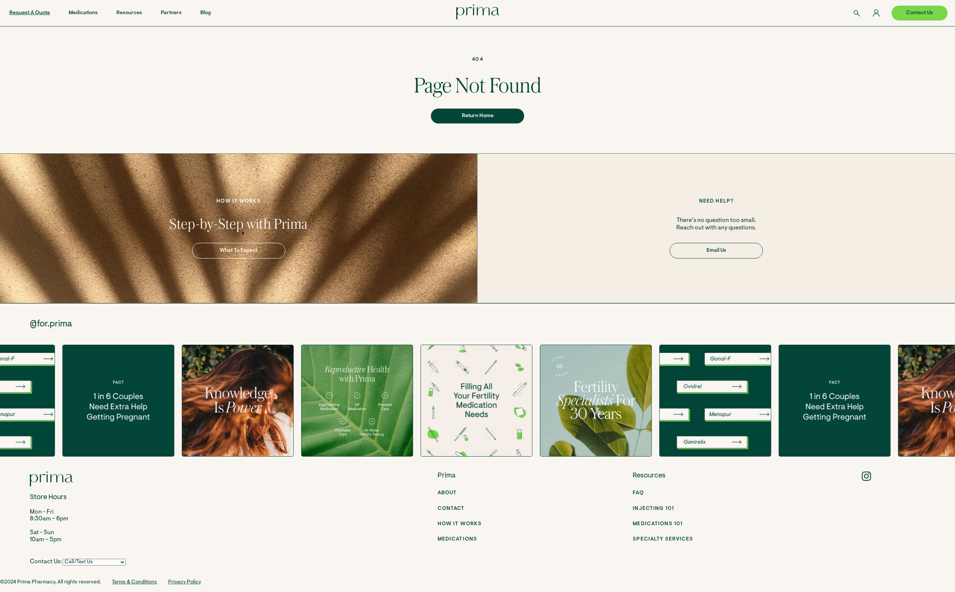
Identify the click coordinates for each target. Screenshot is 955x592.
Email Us (716, 250)
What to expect (238, 250)
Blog (205, 13)
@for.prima (51, 324)
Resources (129, 13)
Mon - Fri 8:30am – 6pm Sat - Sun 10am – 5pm (49, 518)
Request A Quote (29, 13)
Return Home (478, 116)
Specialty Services (663, 539)
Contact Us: (46, 562)
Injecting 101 (653, 508)
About (447, 493)
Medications (83, 13)
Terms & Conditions (134, 582)
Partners (171, 13)
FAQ (638, 493)
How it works (460, 524)
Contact (451, 508)
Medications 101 (658, 524)
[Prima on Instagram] (866, 476)
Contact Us (919, 13)
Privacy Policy (184, 582)
